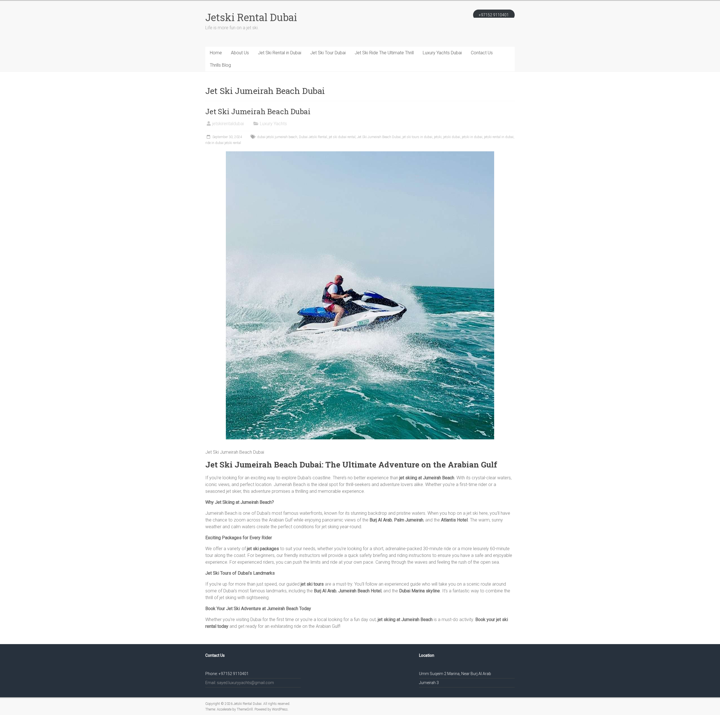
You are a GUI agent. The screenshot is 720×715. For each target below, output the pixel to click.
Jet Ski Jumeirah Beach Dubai (257, 111)
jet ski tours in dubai (417, 137)
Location (426, 655)
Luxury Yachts (273, 123)
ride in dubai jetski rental (223, 143)
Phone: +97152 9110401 (227, 673)
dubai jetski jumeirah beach (277, 137)
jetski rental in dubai (499, 137)
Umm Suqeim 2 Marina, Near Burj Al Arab (455, 673)
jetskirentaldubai (228, 123)
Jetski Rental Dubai (251, 17)
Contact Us (482, 52)
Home (216, 52)
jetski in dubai (472, 137)
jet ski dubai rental (342, 137)
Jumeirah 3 (429, 682)
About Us (240, 52)
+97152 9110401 (494, 15)
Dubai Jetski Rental (313, 137)
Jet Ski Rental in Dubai (279, 52)
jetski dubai (451, 137)
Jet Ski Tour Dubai (328, 52)
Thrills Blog (220, 65)
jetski (438, 137)
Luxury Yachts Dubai (442, 52)
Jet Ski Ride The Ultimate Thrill (384, 52)
